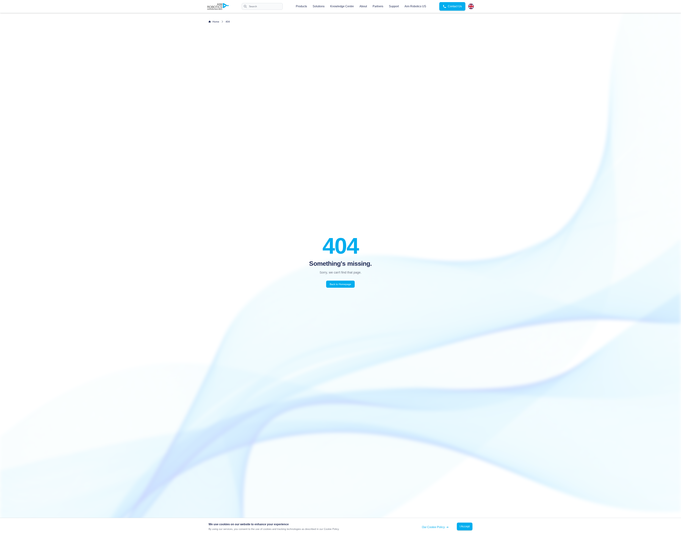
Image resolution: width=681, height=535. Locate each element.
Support (394, 6)
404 (228, 21)
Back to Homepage (340, 284)
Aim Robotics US (415, 6)
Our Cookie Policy (433, 527)
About (363, 6)
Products (301, 6)
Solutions (319, 6)
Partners (378, 6)
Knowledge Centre (342, 6)
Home (215, 21)
